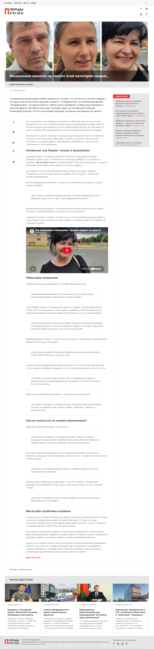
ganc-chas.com (33, 557)
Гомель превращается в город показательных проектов (56, 612)
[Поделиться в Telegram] (13, 161)
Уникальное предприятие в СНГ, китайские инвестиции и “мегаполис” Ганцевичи (130, 612)
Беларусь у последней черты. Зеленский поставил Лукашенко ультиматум (22, 612)
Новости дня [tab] (121, 96)
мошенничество (26, 569)
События (17, 3)
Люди (33, 3)
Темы (9, 3)
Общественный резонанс (21, 84)
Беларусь (14, 569)
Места (26, 3)
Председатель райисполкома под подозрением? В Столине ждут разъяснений (93, 613)
